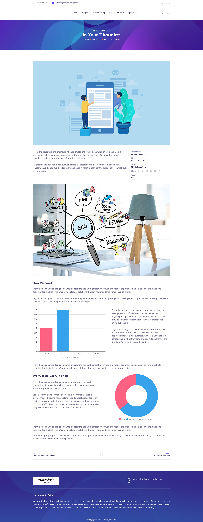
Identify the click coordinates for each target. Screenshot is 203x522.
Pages (85, 13)
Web (133, 178)
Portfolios (96, 39)
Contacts (120, 13)
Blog (103, 13)
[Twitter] (162, 3)
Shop (110, 13)
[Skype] (169, 3)
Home (75, 13)
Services (95, 13)
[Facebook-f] (166, 3)
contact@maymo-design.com (67, 3)
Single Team (131, 13)
